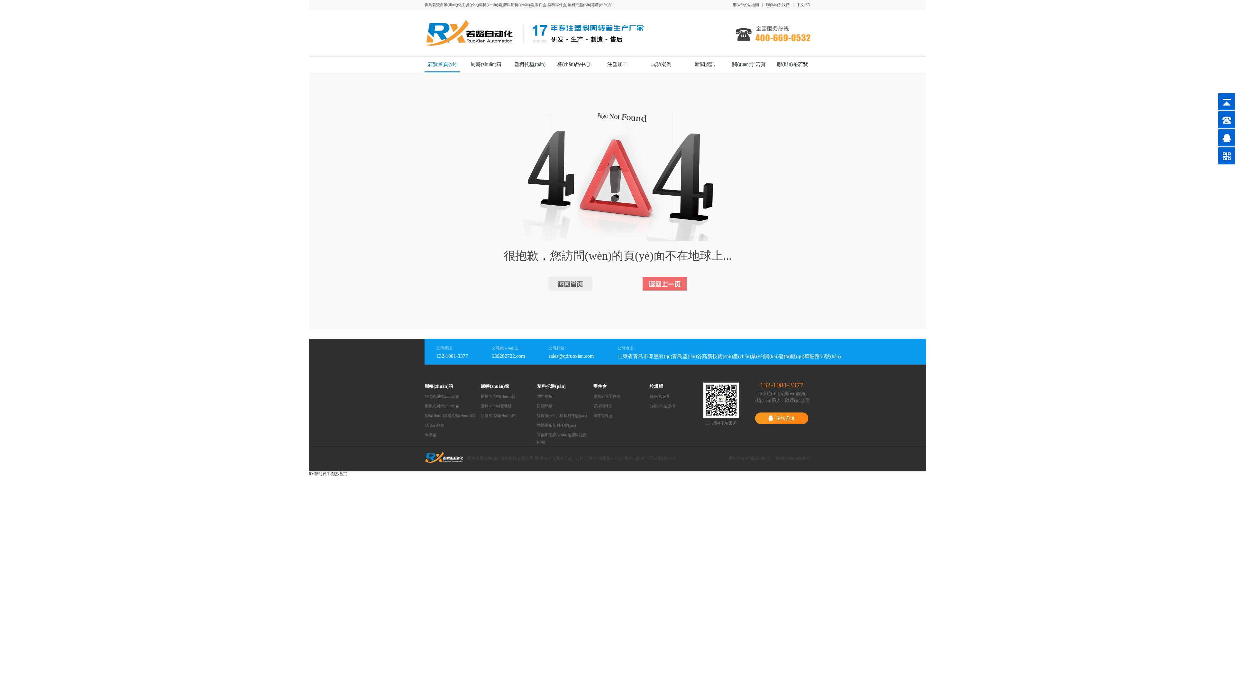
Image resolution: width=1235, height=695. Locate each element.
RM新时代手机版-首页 (328, 474)
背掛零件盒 (603, 406)
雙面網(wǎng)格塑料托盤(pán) (562, 415)
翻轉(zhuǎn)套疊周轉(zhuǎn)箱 (450, 415)
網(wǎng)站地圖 (746, 5)
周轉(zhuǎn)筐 (495, 386)
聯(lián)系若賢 (792, 64)
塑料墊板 (545, 396)
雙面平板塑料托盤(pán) (556, 425)
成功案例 (661, 64)
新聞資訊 (705, 64)
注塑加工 (617, 64)
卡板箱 (430, 435)
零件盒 (600, 386)
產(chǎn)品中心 (573, 64)
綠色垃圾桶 (659, 396)
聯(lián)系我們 (778, 5)
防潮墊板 (545, 406)
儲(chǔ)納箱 (434, 425)
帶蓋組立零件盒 (606, 396)
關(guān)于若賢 (749, 64)
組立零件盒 (603, 415)
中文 (800, 5)
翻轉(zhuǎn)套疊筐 (496, 406)
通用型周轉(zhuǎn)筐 (498, 396)
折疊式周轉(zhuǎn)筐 (498, 415)
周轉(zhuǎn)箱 (486, 64)
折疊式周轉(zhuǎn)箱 (442, 406)
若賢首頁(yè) (442, 64)
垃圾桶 (656, 386)
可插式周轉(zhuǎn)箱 (442, 396)
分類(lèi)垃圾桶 (662, 406)
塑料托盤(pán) (529, 64)
